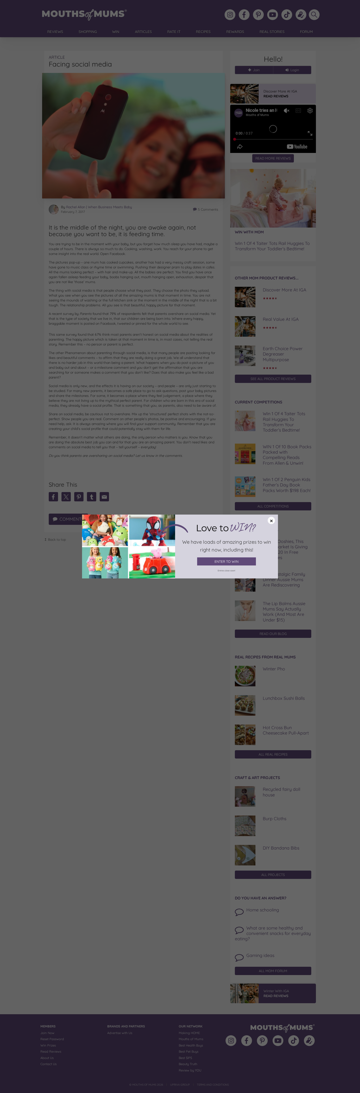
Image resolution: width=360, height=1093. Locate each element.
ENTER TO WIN (227, 561)
